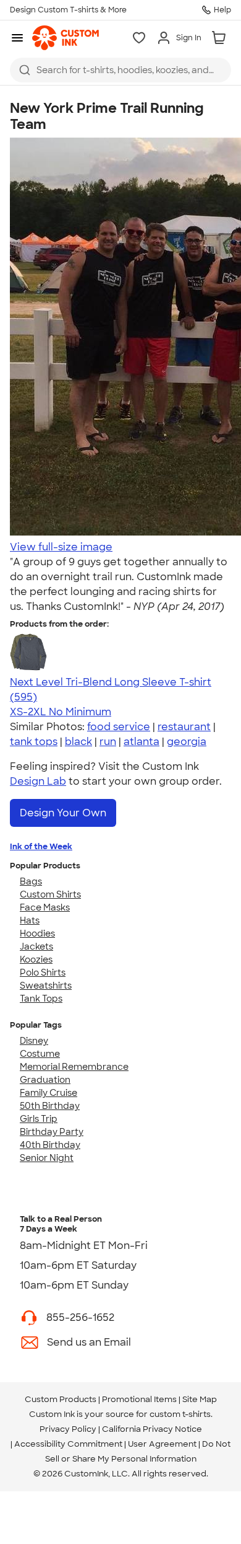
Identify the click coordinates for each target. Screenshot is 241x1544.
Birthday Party (51, 1131)
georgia (186, 741)
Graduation (45, 1079)
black (78, 741)
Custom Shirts (50, 894)
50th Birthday (50, 1105)
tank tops (33, 741)
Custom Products (60, 1399)
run (107, 741)
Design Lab (38, 781)
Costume (40, 1053)
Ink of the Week (41, 846)
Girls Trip (38, 1118)
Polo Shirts (43, 972)
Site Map (199, 1399)
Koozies (36, 959)
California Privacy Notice (152, 1429)
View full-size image (61, 547)
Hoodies (37, 933)
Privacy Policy (68, 1429)
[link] (65, 37)
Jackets (36, 946)
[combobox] (120, 70)
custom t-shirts (180, 1414)
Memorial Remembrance (74, 1066)
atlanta (141, 741)
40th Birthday (50, 1144)
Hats (30, 920)
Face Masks (45, 907)
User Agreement (162, 1444)
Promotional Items (139, 1399)
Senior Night (47, 1157)
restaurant (184, 726)
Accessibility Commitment (68, 1444)
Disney (34, 1040)
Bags (31, 881)
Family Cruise (48, 1092)
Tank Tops (41, 998)
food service (118, 726)
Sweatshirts (46, 985)
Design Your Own (63, 812)
